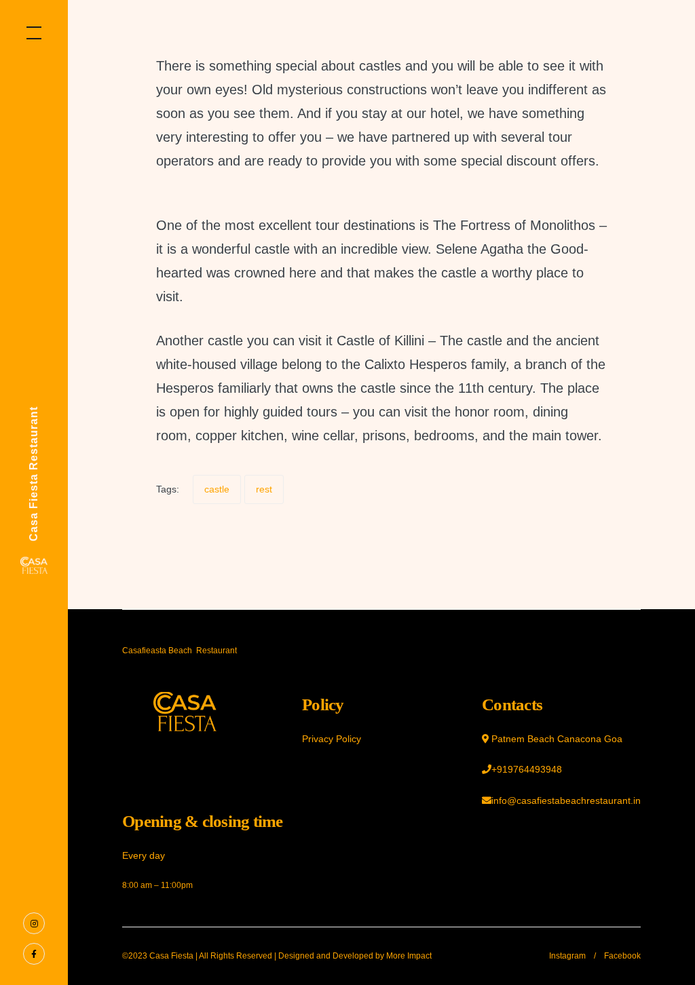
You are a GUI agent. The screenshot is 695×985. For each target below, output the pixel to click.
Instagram (567, 956)
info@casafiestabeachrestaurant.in (566, 800)
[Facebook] (34, 953)
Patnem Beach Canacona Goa (556, 738)
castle (216, 489)
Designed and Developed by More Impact (355, 956)
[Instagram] (34, 923)
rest (264, 489)
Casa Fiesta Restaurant (33, 473)
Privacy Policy (331, 738)
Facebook (622, 956)
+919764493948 (526, 769)
